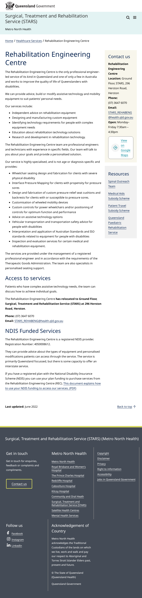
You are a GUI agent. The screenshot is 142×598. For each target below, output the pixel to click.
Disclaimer (103, 458)
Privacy (101, 463)
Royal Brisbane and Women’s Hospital (69, 468)
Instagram (18, 539)
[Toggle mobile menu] (135, 17)
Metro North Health (63, 461)
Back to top (124, 407)
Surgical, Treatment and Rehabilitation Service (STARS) (69, 503)
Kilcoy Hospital (60, 491)
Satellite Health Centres (65, 510)
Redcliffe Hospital (62, 480)
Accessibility (104, 474)
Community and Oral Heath (68, 496)
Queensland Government (66, 584)
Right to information (109, 469)
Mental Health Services (65, 515)
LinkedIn (17, 545)
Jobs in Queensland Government (116, 479)
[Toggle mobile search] (128, 17)
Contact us (19, 484)
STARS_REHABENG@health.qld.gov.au (39, 321)
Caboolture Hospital (63, 486)
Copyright (103, 453)
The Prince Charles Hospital (68, 475)
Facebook (17, 533)
